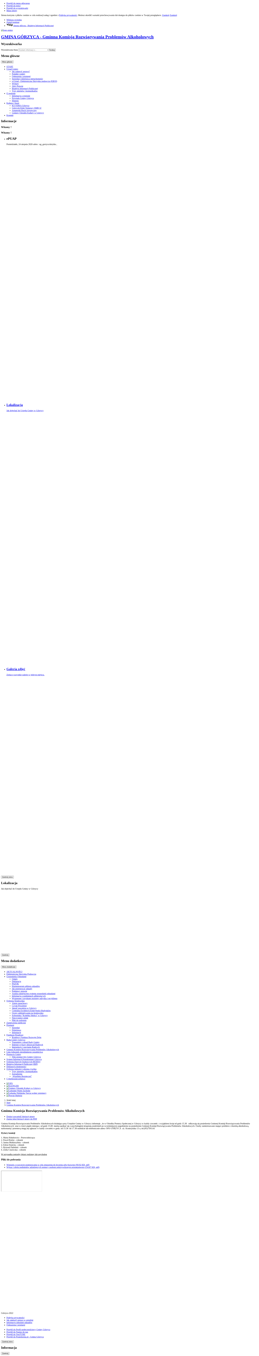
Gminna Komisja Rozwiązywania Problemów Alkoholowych (32, 1105)
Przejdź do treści (13, 6)
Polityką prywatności (68, 15)
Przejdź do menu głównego (18, 3)
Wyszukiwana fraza (9, 50)
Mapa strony (11, 10)
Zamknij (165, 15)
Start (8, 1102)
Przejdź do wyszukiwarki (17, 8)
